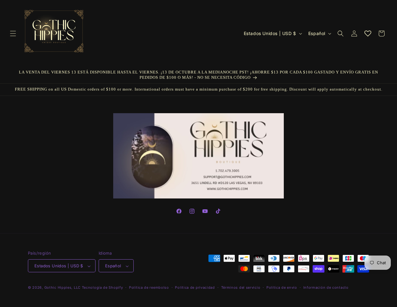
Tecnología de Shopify (102, 288)
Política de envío (281, 287)
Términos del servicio (241, 287)
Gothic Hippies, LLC (62, 288)
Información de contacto (326, 287)
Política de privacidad (195, 287)
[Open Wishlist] (368, 33)
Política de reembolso (149, 287)
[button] (13, 33)
